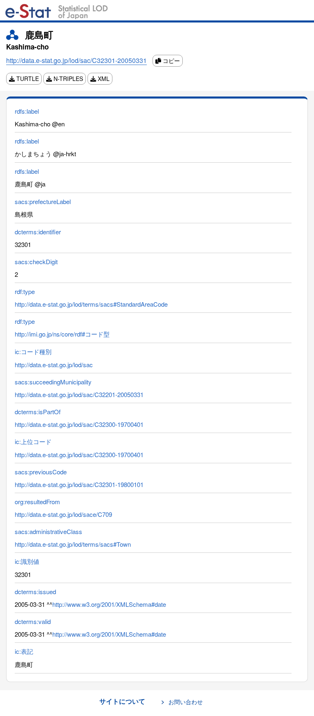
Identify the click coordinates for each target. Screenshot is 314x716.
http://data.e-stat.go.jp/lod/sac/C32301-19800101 (79, 484)
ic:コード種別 (33, 351)
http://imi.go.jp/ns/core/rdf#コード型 (62, 334)
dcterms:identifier (38, 231)
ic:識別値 (27, 561)
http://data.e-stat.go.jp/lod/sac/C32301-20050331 (76, 60)
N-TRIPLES (67, 78)
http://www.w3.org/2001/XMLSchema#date (109, 604)
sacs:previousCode (41, 471)
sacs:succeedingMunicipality (53, 381)
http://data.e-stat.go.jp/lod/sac (54, 364)
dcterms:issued (35, 591)
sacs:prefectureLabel (43, 201)
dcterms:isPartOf (38, 411)
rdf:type (25, 291)
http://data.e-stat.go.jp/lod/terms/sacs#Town (73, 544)
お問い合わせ (185, 702)
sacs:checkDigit (36, 261)
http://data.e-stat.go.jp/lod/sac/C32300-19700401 (79, 424)
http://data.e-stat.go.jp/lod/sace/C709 (63, 514)
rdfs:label (27, 111)
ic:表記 (24, 651)
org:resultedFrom (37, 501)
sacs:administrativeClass (48, 531)
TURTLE (27, 78)
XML (103, 78)
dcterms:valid (33, 621)
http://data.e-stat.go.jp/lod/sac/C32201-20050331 (79, 394)
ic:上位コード (33, 441)
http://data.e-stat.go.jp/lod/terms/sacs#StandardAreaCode (91, 304)
